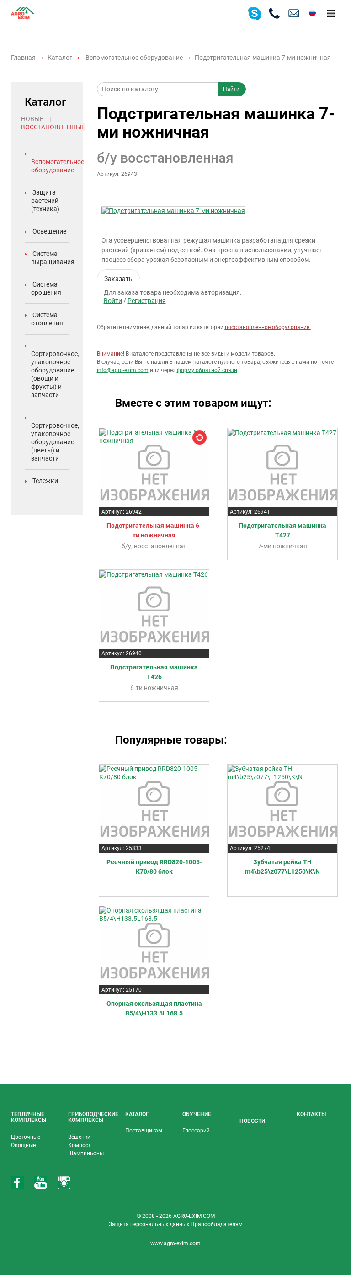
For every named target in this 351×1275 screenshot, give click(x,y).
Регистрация (147, 300)
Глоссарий (196, 1130)
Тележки (45, 480)
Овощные (23, 1145)
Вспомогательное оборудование (134, 57)
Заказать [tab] (118, 277)
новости (252, 1121)
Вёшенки (79, 1137)
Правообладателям (217, 1224)
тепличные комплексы (28, 1117)
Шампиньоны (86, 1153)
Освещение (49, 231)
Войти (113, 300)
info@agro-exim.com (123, 370)
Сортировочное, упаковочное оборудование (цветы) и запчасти (55, 442)
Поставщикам (143, 1130)
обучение (196, 1114)
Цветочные (25, 1137)
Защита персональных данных (150, 1224)
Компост (79, 1145)
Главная (23, 57)
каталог (137, 1114)
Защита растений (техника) (45, 200)
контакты (311, 1114)
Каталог (60, 57)
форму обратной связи (207, 370)
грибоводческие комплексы (93, 1117)
